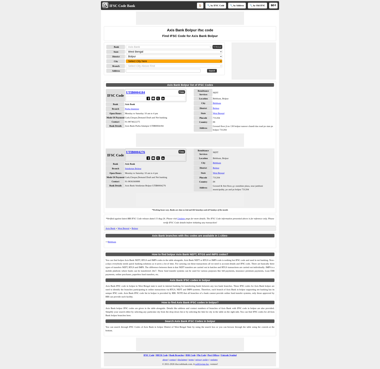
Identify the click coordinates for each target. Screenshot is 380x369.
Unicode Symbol (229, 355)
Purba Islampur (132, 109)
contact (172, 359)
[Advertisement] (190, 18)
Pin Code (201, 355)
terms (191, 359)
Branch (115, 66)
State (116, 52)
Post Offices (213, 355)
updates (214, 359)
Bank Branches (176, 355)
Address (116, 71)
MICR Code (162, 355)
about (165, 359)
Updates (181, 218)
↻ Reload (217, 47)
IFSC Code (149, 355)
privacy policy (202, 359)
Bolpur (216, 108)
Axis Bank (110, 228)
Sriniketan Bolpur (133, 168)
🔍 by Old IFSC (257, 5)
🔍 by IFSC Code (215, 5)
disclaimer (182, 359)
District (116, 56)
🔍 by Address (237, 5)
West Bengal (218, 113)
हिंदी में (273, 5)
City (116, 61)
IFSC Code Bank (122, 6)
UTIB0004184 (135, 92)
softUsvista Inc (202, 364)
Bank (116, 47)
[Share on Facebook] (148, 98)
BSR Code (191, 355)
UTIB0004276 (135, 152)
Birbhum (217, 103)
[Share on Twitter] (158, 98)
